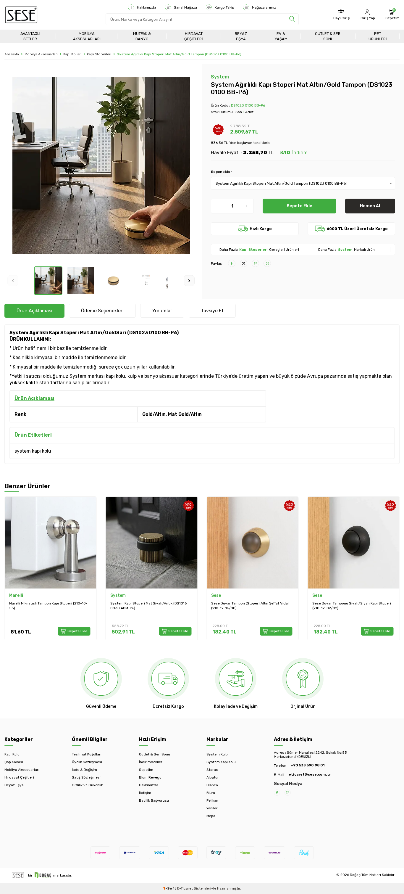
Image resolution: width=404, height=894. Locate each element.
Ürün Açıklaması (34, 310)
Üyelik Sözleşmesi (87, 762)
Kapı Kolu (12, 754)
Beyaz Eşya (241, 36)
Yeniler (212, 808)
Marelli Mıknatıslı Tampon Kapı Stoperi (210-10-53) (48, 605)
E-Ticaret (185, 888)
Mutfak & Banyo (142, 36)
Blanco (212, 785)
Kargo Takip (224, 7)
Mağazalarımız (264, 7)
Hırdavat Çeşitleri (193, 36)
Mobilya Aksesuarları (87, 36)
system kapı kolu (32, 451)
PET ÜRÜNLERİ (378, 36)
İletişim (145, 793)
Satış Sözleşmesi (86, 777)
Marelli (16, 595)
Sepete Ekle (299, 205)
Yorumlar (162, 310)
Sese (216, 595)
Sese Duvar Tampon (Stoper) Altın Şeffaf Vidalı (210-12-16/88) (250, 605)
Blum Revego (150, 777)
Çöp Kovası (13, 762)
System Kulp (217, 754)
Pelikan (212, 800)
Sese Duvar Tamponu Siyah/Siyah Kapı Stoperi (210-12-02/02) (351, 605)
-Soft (170, 888)
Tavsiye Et (212, 310)
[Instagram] (288, 793)
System (220, 77)
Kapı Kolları (72, 54)
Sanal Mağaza (185, 7)
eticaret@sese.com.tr (310, 774)
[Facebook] (277, 793)
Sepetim (146, 770)
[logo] (21, 15)
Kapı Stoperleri (99, 54)
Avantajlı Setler (30, 36)
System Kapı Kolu (221, 762)
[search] (292, 19)
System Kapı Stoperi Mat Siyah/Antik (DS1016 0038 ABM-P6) (148, 605)
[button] (12, 280)
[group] (101, 165)
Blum (210, 793)
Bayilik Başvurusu (154, 800)
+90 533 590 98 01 (308, 765)
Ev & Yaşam (280, 36)
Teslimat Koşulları (86, 754)
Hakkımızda (146, 7)
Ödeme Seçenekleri (102, 310)
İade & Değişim (84, 770)
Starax (212, 770)
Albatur (212, 777)
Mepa (210, 816)
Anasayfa (11, 54)
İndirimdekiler (150, 762)
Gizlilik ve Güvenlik (87, 785)
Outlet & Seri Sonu (328, 36)
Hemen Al (370, 205)
